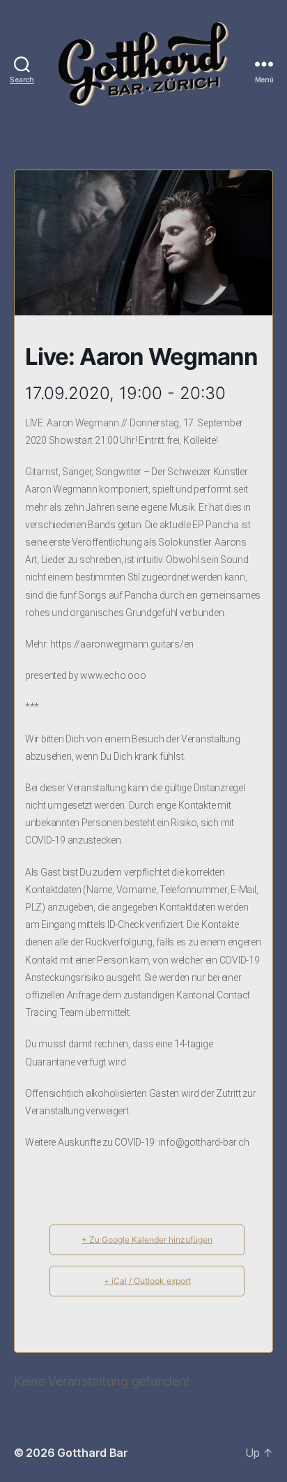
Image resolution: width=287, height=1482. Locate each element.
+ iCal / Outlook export (147, 1280)
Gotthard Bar (92, 1453)
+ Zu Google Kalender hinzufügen (147, 1239)
